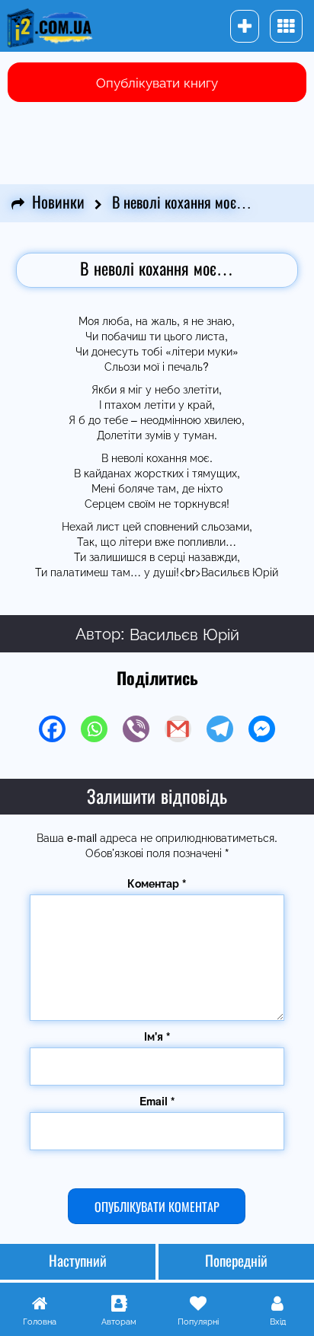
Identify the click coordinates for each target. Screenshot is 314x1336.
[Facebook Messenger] (261, 729)
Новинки (58, 203)
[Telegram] (220, 729)
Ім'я (157, 1036)
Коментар (156, 883)
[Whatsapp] (94, 729)
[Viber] (136, 729)
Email (157, 1100)
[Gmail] (178, 729)
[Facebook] (52, 729)
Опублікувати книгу (157, 81)
